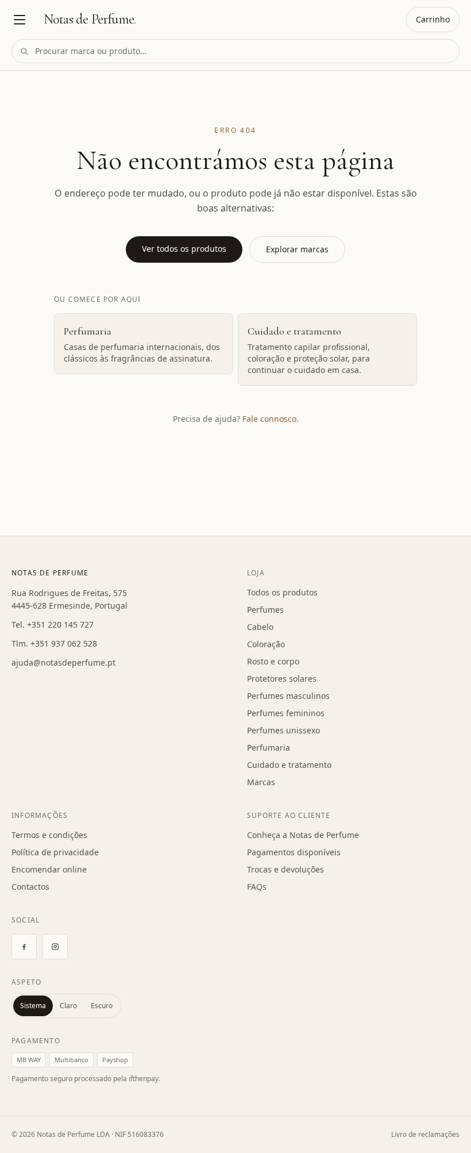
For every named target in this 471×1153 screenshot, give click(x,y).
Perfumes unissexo (283, 730)
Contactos (30, 886)
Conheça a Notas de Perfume (303, 834)
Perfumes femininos (286, 713)
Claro (68, 1005)
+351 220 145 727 (60, 624)
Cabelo (260, 626)
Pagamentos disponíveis (294, 852)
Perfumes (265, 609)
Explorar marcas (297, 249)
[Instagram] (55, 946)
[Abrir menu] (19, 19)
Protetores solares (281, 678)
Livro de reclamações (425, 1134)
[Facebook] (24, 946)
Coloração (266, 644)
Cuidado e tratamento (289, 764)
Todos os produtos (282, 592)
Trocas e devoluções (285, 869)
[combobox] (235, 51)
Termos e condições (49, 834)
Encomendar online (49, 869)
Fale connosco (269, 418)
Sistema (33, 1005)
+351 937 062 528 (63, 643)
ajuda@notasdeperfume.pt (63, 662)
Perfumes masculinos (288, 695)
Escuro (102, 1005)
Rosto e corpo (273, 661)
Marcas (261, 782)
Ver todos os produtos (184, 248)
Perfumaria (268, 747)
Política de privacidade (55, 852)
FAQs (257, 886)
